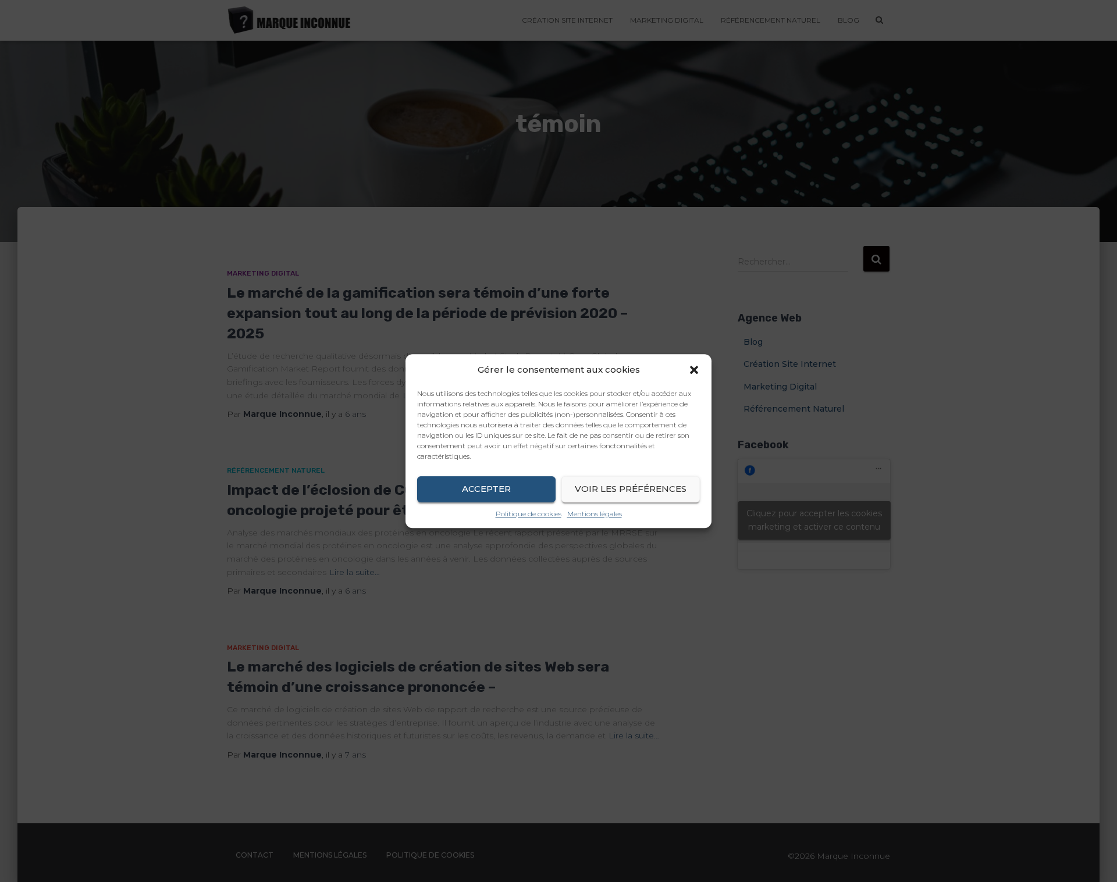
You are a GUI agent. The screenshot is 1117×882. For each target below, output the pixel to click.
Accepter (486, 488)
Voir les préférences (630, 488)
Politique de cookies (528, 513)
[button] (694, 370)
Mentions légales (594, 513)
